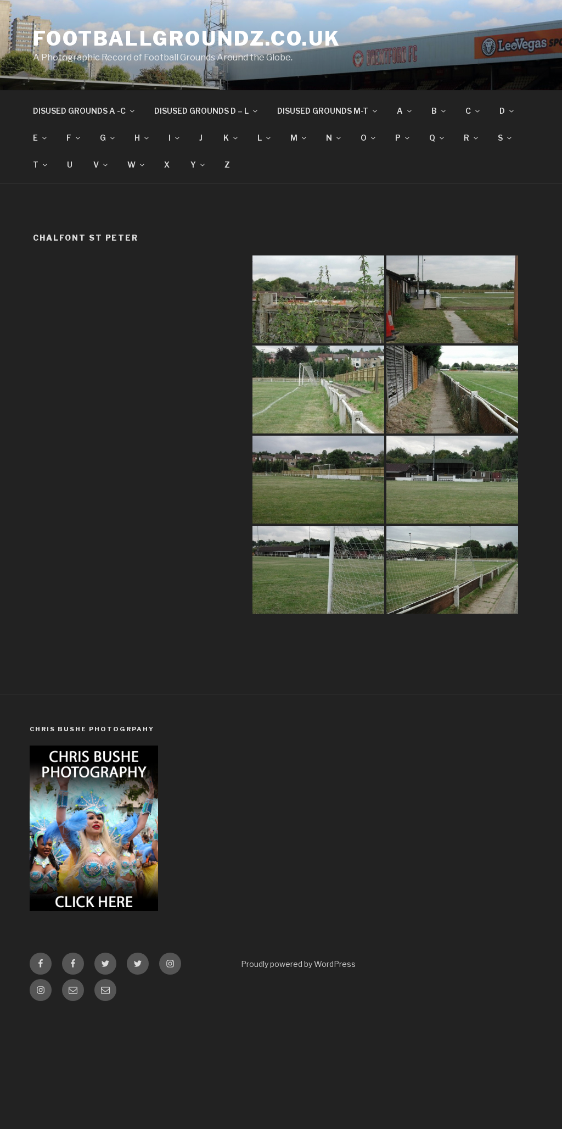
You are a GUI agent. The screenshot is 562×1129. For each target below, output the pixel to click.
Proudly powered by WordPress (298, 964)
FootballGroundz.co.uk (186, 38)
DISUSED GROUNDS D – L (201, 110)
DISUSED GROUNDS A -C (79, 110)
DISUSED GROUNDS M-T (322, 110)
